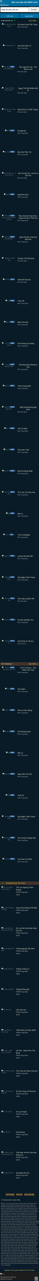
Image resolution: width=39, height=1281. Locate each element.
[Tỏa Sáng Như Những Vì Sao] (9, 366)
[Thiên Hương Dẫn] (9, 386)
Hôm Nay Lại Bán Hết (26, 598)
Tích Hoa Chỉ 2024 (25, 859)
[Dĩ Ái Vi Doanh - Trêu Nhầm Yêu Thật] (9, 669)
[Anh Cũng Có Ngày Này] (9, 840)
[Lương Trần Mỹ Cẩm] (9, 556)
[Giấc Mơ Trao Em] (9, 279)
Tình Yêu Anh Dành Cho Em (26, 1071)
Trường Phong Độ (22, 989)
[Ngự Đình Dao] (9, 194)
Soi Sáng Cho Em (23, 1173)
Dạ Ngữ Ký (22, 131)
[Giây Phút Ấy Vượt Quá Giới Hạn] (9, 239)
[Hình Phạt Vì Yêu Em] (9, 643)
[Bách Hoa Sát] (9, 322)
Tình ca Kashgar (24, 535)
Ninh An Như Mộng (25, 710)
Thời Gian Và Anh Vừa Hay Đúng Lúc (26, 1153)
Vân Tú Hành (22, 428)
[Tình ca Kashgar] (9, 535)
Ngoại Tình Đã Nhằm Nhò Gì (28, 89)
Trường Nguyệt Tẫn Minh (25, 948)
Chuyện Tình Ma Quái (26, 258)
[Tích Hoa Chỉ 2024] (9, 859)
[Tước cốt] (9, 301)
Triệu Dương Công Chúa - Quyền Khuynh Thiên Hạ (28, 217)
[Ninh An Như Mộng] (8, 710)
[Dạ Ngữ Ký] (9, 131)
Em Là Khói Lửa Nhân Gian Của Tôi (26, 929)
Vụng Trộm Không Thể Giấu (26, 907)
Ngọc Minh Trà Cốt (25, 774)
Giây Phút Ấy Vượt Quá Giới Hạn (28, 238)
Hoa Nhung (20, 1132)
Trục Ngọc (21, 689)
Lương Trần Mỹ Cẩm (25, 556)
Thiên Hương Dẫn (24, 386)
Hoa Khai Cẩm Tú (24, 46)
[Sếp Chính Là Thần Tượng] (9, 111)
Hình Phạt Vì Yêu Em (26, 641)
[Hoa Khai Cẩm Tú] (9, 45)
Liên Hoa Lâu (21, 1009)
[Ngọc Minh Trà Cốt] (9, 774)
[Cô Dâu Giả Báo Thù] (9, 620)
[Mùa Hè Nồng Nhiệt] (9, 471)
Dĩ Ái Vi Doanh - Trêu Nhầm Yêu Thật (28, 669)
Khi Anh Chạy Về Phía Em (26, 1091)
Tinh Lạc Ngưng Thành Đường (24, 888)
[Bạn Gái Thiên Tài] (9, 152)
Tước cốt (21, 301)
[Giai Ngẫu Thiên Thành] (9, 579)
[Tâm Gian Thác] (9, 449)
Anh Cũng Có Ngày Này (27, 838)
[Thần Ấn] (9, 795)
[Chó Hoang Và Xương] (9, 345)
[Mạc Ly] (9, 513)
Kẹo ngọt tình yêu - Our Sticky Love (28, 68)
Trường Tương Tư (22, 969)
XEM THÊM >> (33, 21)
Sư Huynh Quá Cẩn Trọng (27, 24)
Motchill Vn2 (4, 5)
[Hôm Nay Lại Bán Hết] (9, 600)
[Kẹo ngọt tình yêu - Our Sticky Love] (9, 69)
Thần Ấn (21, 795)
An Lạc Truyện (21, 1111)
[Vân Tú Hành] (9, 428)
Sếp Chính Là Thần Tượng (28, 109)
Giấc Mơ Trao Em (24, 279)
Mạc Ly (20, 513)
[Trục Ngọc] (9, 689)
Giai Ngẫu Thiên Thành (26, 577)
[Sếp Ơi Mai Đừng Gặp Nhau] (9, 409)
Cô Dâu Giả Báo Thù (25, 620)
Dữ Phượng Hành (24, 731)
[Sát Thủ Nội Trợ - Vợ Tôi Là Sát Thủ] (9, 175)
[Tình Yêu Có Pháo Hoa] (9, 494)
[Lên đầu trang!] (36, 1279)
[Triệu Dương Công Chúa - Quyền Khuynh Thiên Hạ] (9, 219)
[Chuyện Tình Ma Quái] (9, 260)
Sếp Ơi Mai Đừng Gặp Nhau (28, 408)
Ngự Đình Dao (23, 194)
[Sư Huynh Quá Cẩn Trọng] (9, 26)
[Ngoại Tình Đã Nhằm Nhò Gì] (9, 90)
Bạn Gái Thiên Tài (24, 152)
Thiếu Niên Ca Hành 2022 (26, 1030)
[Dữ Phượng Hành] (9, 731)
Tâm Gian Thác (23, 450)
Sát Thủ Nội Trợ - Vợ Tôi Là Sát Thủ (28, 174)
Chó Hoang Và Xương (26, 343)
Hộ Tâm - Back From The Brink (25, 1051)
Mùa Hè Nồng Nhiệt (25, 471)
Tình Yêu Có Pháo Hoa (26, 492)
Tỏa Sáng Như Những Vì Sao (28, 366)
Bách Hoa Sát (23, 322)
